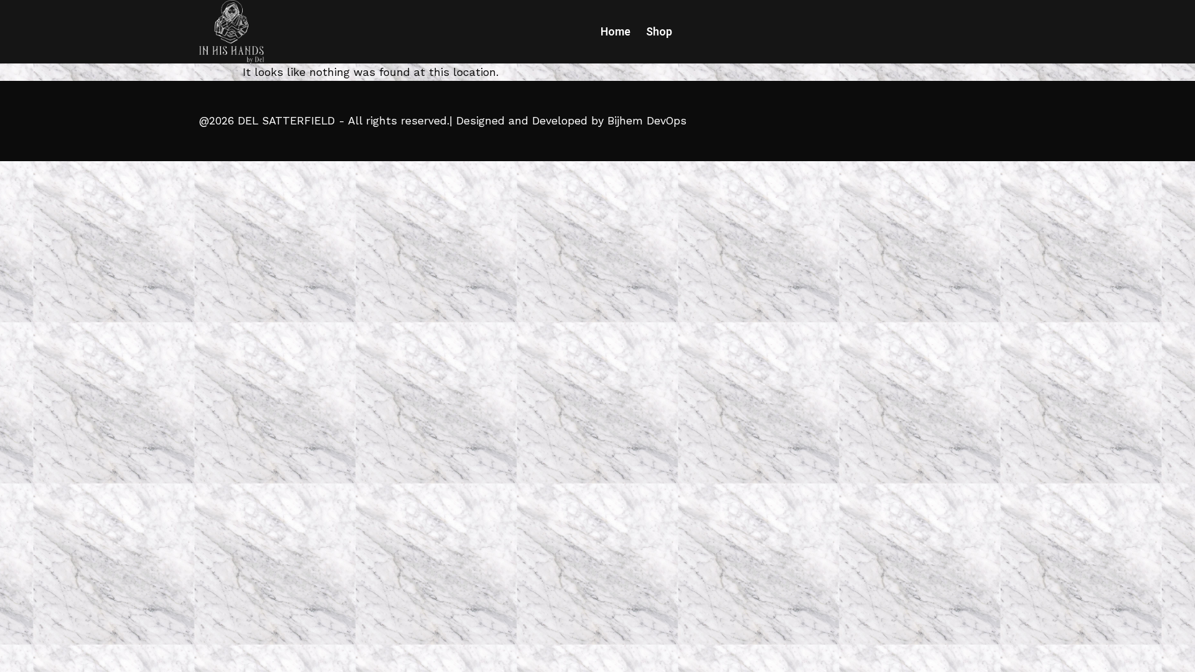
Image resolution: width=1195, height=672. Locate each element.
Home (615, 32)
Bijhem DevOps (647, 120)
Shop (659, 32)
